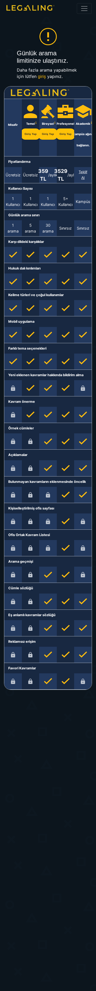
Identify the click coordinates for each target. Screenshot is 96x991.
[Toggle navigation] (84, 8)
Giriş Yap (31, 133)
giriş (42, 76)
